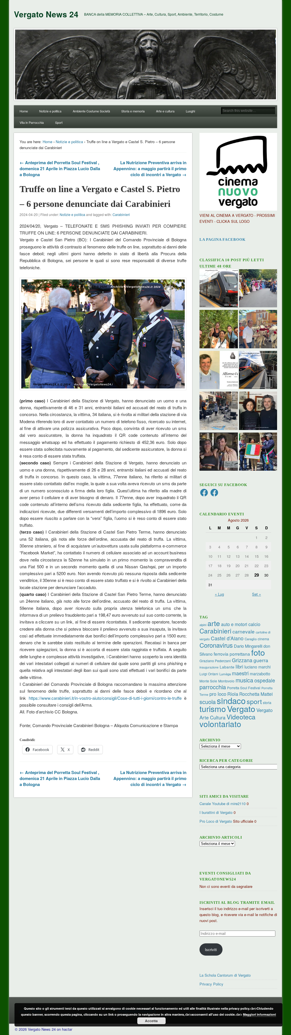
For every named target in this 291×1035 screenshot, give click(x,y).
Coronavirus (216, 644)
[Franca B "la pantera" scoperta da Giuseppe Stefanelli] (218, 452)
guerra (260, 660)
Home (24, 111)
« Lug (219, 594)
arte (213, 623)
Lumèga (225, 674)
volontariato (220, 723)
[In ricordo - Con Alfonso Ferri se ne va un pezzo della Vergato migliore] (218, 371)
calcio (254, 624)
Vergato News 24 (46, 14)
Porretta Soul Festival (243, 687)
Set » (256, 594)
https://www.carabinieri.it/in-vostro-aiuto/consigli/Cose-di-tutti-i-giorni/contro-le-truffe (105, 698)
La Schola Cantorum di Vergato (225, 975)
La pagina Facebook (222, 239)
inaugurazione (209, 667)
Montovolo (226, 680)
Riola (232, 693)
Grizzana (242, 660)
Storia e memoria (133, 111)
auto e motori (234, 624)
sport (254, 701)
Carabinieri (121, 214)
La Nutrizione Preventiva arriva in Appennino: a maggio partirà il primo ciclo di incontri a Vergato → (149, 168)
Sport (59, 122)
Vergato (241, 708)
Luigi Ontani (208, 673)
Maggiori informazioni (259, 1014)
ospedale (264, 680)
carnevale (243, 631)
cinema (263, 638)
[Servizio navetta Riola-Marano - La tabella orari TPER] (218, 289)
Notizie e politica (50, 111)
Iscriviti (211, 949)
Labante (227, 667)
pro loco (217, 693)
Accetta (151, 1020)
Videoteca (240, 716)
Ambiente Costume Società (91, 111)
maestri (240, 673)
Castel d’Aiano (227, 638)
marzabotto (260, 673)
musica (244, 680)
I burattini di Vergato (215, 812)
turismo (212, 708)
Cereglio (251, 639)
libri (239, 666)
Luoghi (190, 111)
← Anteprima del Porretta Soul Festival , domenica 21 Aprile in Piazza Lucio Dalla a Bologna (60, 168)
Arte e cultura (165, 111)
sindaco (231, 700)
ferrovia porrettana (232, 654)
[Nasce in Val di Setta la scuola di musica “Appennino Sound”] (218, 411)
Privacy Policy (211, 984)
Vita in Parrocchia (32, 122)
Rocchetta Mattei (256, 694)
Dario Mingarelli (248, 646)
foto (258, 652)
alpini (202, 625)
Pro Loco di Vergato (215, 821)
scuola (207, 701)
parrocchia (212, 687)
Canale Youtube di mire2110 (222, 803)
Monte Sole (208, 680)
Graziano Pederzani (215, 660)
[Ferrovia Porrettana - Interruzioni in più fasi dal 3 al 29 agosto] (258, 371)
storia (267, 702)
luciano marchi (257, 667)
